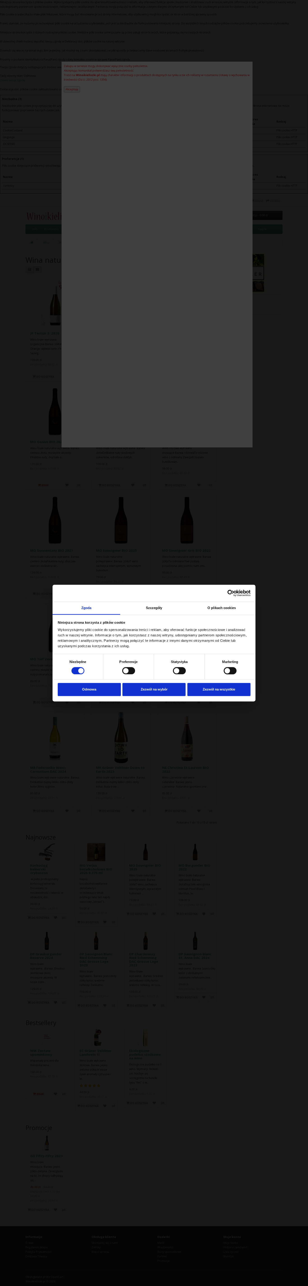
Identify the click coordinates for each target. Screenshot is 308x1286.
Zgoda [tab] (86, 608)
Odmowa (89, 689)
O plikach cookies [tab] (221, 608)
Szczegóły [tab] (154, 608)
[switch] (128, 670)
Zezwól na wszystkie (219, 689)
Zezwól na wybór (154, 689)
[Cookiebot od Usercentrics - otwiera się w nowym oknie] (231, 593)
